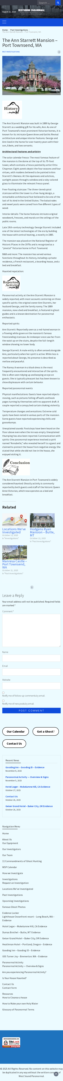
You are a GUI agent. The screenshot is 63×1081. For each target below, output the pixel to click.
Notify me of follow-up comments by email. (23, 695)
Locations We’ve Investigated (14, 530)
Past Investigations (11, 52)
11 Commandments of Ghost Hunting (22, 861)
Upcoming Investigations (15, 900)
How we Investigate (12, 873)
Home (5, 833)
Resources (7, 993)
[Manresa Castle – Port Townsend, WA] (14, 552)
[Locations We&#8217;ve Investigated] (14, 520)
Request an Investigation (15, 882)
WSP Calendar (9, 867)
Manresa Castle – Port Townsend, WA (14, 564)
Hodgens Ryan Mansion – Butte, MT (42, 532)
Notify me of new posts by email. (18, 703)
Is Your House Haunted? (14, 978)
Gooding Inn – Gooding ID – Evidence (25, 767)
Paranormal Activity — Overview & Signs (27, 777)
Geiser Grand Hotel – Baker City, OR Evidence (29, 806)
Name (5, 652)
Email (5, 665)
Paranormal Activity (12, 962)
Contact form (9, 987)
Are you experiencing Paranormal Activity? (24, 972)
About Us (7, 839)
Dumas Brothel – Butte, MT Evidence (21, 932)
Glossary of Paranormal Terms (18, 1009)
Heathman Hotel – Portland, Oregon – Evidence (27, 944)
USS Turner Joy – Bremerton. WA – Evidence (24, 956)
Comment (8, 611)
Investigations (10, 879)
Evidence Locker (10, 912)
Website (6, 679)
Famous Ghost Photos (14, 906)
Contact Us (12, 796)
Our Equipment (10, 843)
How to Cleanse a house (14, 997)
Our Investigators (11, 849)
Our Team (7, 855)
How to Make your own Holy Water (20, 1003)
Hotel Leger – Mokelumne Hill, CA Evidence (28, 786)
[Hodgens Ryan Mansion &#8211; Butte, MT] (42, 520)
